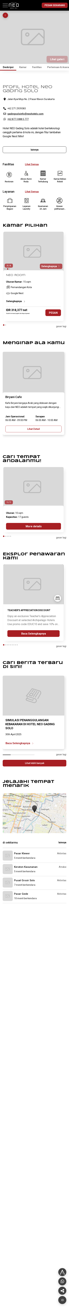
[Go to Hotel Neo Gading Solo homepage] (14, 9)
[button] (34, 809)
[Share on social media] (62, 1272)
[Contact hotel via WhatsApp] (62, 1281)
